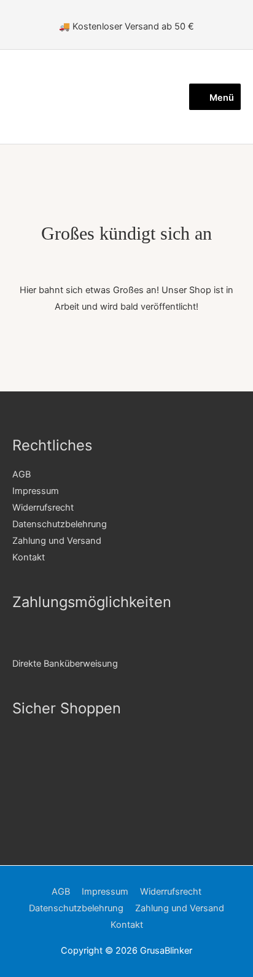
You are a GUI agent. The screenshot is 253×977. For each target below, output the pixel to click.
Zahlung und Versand (56, 540)
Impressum (35, 490)
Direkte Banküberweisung (65, 663)
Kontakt (28, 557)
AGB (21, 474)
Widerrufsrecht (43, 507)
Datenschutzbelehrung (59, 524)
